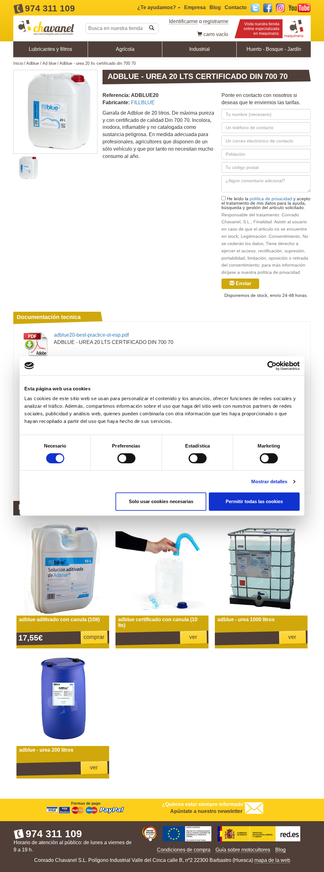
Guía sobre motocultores (242, 849)
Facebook (267, 7)
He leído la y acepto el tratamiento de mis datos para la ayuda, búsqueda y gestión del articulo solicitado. (265, 203)
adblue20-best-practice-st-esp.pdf (91, 335)
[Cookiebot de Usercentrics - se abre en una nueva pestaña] (272, 365)
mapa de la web (272, 860)
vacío (215, 34)
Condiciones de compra (183, 849)
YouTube (300, 7)
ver (193, 637)
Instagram (280, 7)
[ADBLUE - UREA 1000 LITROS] (261, 569)
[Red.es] (259, 834)
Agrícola (125, 49)
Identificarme (183, 21)
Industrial (199, 49)
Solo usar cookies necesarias (161, 501)
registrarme (215, 21)
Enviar (242, 283)
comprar (94, 637)
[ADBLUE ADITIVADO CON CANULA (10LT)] (62, 569)
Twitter (255, 7)
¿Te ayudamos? (157, 7)
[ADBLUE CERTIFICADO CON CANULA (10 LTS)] (161, 569)
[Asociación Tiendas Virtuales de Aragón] (149, 834)
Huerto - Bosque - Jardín (273, 49)
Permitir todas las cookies (254, 501)
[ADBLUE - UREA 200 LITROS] (62, 699)
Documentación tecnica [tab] (49, 317)
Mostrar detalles (269, 481)
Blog (215, 7)
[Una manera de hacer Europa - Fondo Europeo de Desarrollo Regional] (187, 834)
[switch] (126, 458)
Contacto (236, 7)
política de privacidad (271, 198)
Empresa (195, 7)
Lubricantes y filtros (50, 49)
